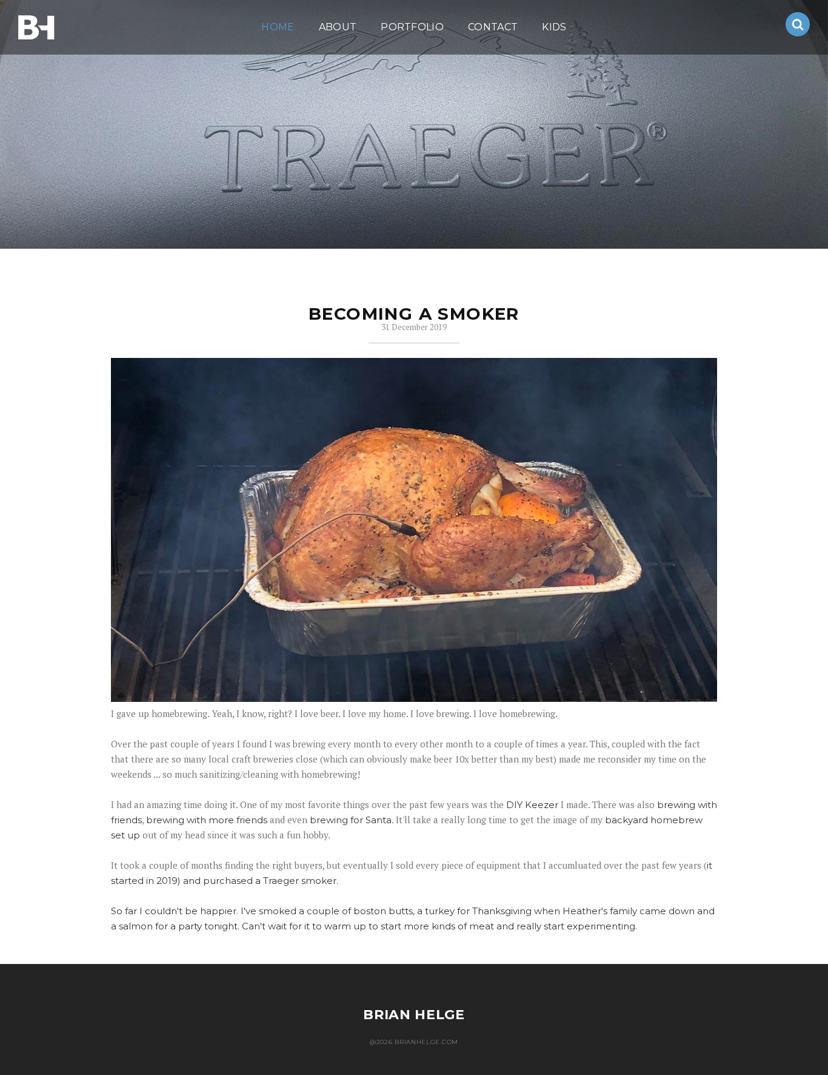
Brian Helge (414, 1014)
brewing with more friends (206, 820)
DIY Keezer (532, 804)
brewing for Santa (351, 820)
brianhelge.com (36, 27)
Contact (493, 27)
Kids (554, 27)
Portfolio (412, 27)
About (338, 27)
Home (277, 27)
